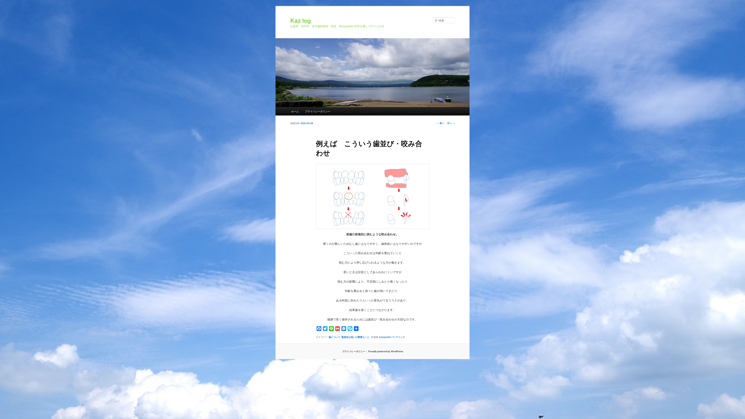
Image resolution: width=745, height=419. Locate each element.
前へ (440, 123)
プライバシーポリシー (317, 111)
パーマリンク (398, 337)
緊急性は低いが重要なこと (355, 337)
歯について (334, 337)
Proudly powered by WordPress (385, 351)
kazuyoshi (385, 337)
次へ (451, 123)
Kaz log (300, 20)
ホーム (295, 111)
